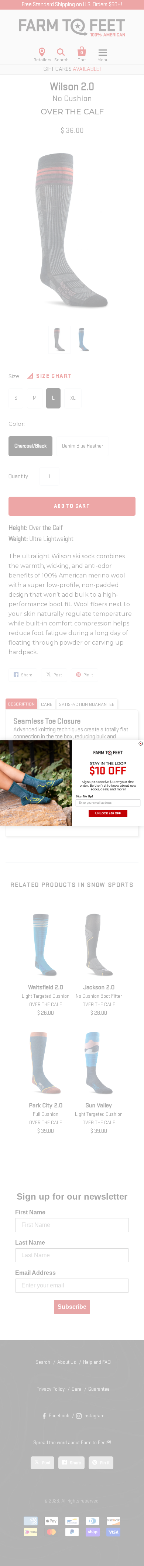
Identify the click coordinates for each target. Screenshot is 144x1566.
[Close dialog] (141, 743)
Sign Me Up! (84, 796)
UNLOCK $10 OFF (108, 813)
